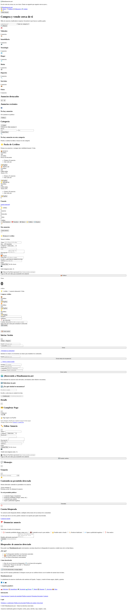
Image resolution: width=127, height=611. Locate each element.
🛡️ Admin (24, 9)
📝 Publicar (9, 9)
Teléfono (3, 261)
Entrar (2, 340)
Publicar (3, 117)
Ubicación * (4, 257)
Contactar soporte (5, 518)
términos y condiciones (18, 422)
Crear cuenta (63, 372)
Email (2, 344)
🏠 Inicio (3, 9)
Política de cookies (31, 603)
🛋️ (28, 589)
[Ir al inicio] (7, 7)
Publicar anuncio (26, 596)
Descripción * (4, 252)
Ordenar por (4, 127)
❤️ (15, 222)
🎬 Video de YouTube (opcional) (10, 272)
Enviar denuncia (12, 539)
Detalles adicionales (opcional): (9, 537)
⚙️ (37, 222)
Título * (3, 242)
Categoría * (4, 245)
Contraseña (4, 346)
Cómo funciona (5, 596)
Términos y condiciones (7, 603)
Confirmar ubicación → (17, 396)
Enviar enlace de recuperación (63, 358)
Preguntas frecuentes (37, 596)
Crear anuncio (4, 230)
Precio (2, 128)
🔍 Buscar (4, 26)
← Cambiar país (5, 396)
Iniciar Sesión (4, 12)
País (2, 254)
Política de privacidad (20, 603)
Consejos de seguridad (16, 596)
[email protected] (5, 204)
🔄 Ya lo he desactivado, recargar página (11, 569)
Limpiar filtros (4, 132)
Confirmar (3, 370)
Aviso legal (40, 603)
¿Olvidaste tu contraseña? (8, 350)
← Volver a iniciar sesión (7, 361)
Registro (8, 340)
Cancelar (3, 539)
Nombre (3, 316)
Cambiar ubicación (6, 322)
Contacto (45, 596)
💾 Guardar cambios (63, 458)
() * (4, 247)
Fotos (2, 262)
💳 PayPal (4, 165)
